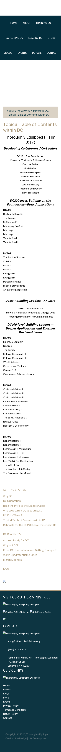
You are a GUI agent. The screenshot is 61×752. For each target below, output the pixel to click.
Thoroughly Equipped (31, 8)
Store (6, 697)
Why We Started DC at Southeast (22, 510)
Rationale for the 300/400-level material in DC (29, 525)
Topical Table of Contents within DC (24, 520)
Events (6, 701)
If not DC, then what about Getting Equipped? (29, 550)
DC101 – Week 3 (12, 515)
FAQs (6, 568)
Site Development (37, 738)
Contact (7, 717)
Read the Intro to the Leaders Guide (24, 505)
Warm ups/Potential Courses (20, 555)
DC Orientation (12, 501)
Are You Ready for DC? (16, 540)
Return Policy (10, 713)
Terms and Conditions (14, 709)
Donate (7, 689)
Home (6, 685)
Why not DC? (10, 545)
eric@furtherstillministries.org (24, 641)
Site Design (21, 738)
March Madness (12, 559)
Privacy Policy (10, 705)
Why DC (7, 496)
